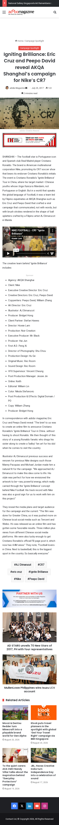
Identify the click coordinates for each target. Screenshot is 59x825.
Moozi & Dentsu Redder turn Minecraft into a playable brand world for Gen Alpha (14, 729)
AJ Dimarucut (23, 564)
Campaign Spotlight (34, 41)
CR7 (41, 564)
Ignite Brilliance (39, 571)
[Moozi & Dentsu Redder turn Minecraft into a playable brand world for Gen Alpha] (15, 712)
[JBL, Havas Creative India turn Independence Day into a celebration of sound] (44, 755)
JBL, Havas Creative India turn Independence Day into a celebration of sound (43, 772)
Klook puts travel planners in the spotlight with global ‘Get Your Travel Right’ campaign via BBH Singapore (43, 731)
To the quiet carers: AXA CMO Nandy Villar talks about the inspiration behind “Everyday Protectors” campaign (15, 775)
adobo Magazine (17, 88)
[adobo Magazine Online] (21, 12)
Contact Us (11, 819)
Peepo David (36, 579)
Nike (18, 579)
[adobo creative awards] (29, 140)
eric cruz (17, 571)
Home (20, 41)
